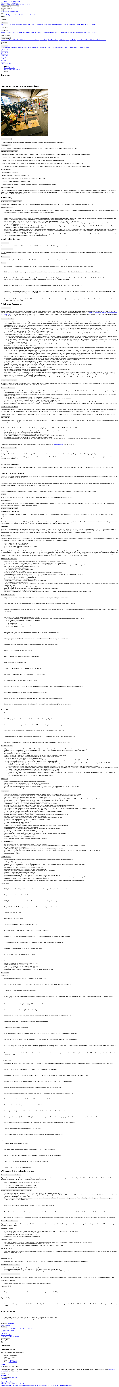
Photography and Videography (9, 447)
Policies (3, 1331)
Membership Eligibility (6, 207)
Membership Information (7, 1330)
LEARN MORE (5, 1328)
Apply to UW (4, 52)
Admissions (15, 15)
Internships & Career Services (63, 24)
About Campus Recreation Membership (11, 201)
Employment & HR (44, 47)
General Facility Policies (7, 319)
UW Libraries (30, 24)
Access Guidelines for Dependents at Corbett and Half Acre (16, 1190)
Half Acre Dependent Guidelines (9, 1220)
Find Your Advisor (26, 47)
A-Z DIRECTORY (6, 1383)
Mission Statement (6, 139)
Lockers (3, 263)
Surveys (3, 494)
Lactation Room (5, 417)
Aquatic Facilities (5, 856)
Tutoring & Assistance (49, 24)
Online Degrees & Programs (19, 24)
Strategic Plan (59, 40)
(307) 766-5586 (12, 1362)
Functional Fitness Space (7, 594)
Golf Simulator (5, 972)
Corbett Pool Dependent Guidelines (10, 1264)
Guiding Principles (6, 169)
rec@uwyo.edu (12, 1360)
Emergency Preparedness (22, 1385)
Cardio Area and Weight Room (9, 558)
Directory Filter (5, 1340)
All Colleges (92, 24)
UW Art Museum (25, 40)
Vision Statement (5, 145)
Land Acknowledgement (7, 187)
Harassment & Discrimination (56, 1385)
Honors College (75, 24)
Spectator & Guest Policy (7, 387)
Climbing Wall (4, 791)
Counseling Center (50, 32)
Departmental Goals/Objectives (9, 151)
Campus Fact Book (91, 32)
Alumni (17, 4)
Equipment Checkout (6, 249)
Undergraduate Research (79, 40)
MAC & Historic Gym (6, 745)
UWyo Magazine (67, 40)
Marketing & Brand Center (64, 47)
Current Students (30, 15)
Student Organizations (61, 32)
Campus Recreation (6, 32)
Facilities (3, 1327)
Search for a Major (6, 24)
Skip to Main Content (7, 1)
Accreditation (4, 1385)
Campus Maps (35, 47)
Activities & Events (72, 32)
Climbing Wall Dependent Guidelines (10, 1274)
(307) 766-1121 (13, 1377)
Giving (8, 4)
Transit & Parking (27, 32)
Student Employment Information (10, 1336)
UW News (86, 47)
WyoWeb (3, 4)
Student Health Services (38, 32)
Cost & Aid (22, 15)
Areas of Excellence (14, 40)
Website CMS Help (77, 47)
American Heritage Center (37, 40)
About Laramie (5, 40)
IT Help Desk (53, 47)
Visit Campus (4, 49)
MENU (3, 16)
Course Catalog (38, 24)
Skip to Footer (16, 1)
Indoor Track (4, 778)
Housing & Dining (16, 32)
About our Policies (6, 308)
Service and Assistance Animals (9, 406)
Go (2, 10)
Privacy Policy (44, 1385)
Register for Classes (15, 47)
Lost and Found (5, 256)
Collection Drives (5, 535)
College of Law (84, 24)
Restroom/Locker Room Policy (9, 508)
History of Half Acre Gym (17, 1328)
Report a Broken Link (7, 1382)
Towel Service (4, 242)
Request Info (4, 51)
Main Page (10, 1323)
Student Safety (82, 32)
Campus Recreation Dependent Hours (10, 1174)
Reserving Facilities (6, 1335)
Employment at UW (34, 1385)
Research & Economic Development (96, 40)
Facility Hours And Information (13, 69)
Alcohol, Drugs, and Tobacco (8, 380)
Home (7, 66)
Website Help (12, 1385)
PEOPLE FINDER (18, 1383)
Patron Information (6, 500)
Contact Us (4, 1378)
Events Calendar (5, 1325)
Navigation (4, 1323)
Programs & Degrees (6, 15)
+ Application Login (24, 4)
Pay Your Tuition (5, 47)
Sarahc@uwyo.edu (58, 444)
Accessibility (68, 1385)
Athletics (12, 4)
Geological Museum (49, 40)
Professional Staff (5, 1333)
